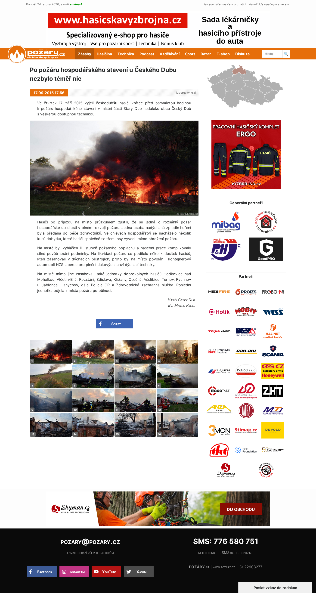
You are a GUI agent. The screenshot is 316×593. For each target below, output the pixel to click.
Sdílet (116, 323)
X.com (141, 571)
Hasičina (104, 54)
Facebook (44, 571)
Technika (126, 54)
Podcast (146, 54)
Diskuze (242, 54)
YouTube (109, 571)
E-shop (223, 54)
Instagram (77, 571)
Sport (190, 54)
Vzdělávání (170, 54)
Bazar (206, 54)
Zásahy (84, 54)
